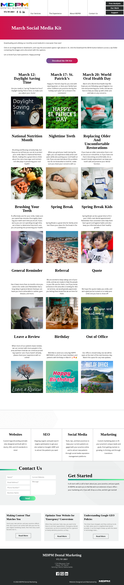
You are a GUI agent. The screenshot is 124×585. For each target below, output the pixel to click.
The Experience (55, 13)
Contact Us (93, 13)
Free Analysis (115, 3)
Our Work (115, 8)
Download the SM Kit (62, 60)
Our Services (36, 13)
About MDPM (75, 13)
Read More (23, 535)
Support (114, 12)
